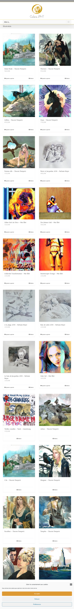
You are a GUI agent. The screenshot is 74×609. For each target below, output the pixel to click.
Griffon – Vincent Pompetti (13, 120)
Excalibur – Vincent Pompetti (14, 531)
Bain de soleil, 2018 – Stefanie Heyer (52, 325)
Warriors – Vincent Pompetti (50, 69)
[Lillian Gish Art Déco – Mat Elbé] (19, 203)
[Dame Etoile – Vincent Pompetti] (19, 50)
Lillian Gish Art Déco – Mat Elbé (15, 222)
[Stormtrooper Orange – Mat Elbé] (55, 255)
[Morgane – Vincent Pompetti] (55, 461)
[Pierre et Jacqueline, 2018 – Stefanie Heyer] (55, 152)
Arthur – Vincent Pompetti (49, 429)
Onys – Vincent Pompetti (49, 120)
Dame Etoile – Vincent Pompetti (15, 69)
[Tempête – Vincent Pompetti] (55, 512)
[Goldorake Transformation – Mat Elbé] (19, 255)
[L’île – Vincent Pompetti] (19, 461)
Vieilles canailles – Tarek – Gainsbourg (17, 429)
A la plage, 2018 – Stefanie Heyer (15, 325)
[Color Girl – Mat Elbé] (55, 357)
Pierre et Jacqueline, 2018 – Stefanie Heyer (54, 171)
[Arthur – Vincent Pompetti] (55, 410)
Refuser (37, 599)
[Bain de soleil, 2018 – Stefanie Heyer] (55, 306)
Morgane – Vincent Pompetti (50, 480)
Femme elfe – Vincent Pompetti (15, 171)
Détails (32, 78)
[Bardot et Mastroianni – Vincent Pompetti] (19, 563)
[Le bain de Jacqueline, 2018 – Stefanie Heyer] (19, 357)
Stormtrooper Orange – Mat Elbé (51, 274)
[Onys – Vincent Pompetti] (55, 101)
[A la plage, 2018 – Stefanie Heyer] (19, 306)
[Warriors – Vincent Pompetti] (55, 50)
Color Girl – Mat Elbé (47, 376)
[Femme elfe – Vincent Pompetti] (19, 152)
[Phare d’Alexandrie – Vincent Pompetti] (55, 563)
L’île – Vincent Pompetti (12, 480)
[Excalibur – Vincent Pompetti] (19, 512)
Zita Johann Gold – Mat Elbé (49, 222)
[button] (71, 584)
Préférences (37, 604)
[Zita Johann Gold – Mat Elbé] (55, 203)
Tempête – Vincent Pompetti (50, 531)
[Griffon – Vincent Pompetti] (19, 101)
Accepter (37, 594)
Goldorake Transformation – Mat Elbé (17, 274)
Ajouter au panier (10, 78)
